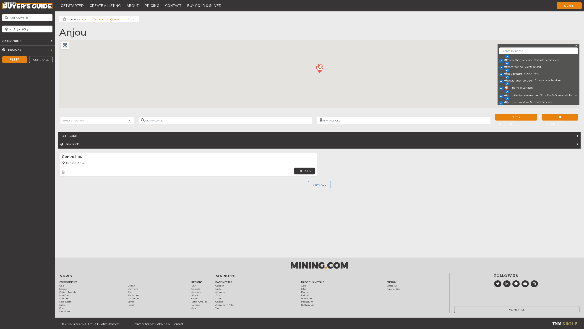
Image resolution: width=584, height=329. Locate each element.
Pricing (151, 6)
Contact (173, 6)
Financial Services (521, 87)
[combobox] (97, 120)
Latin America (199, 301)
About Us (163, 324)
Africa (194, 295)
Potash (132, 304)
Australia (196, 292)
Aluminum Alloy (224, 304)
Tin (217, 308)
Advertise (517, 309)
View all (319, 184)
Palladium (134, 298)
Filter (14, 59)
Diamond (133, 288)
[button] (319, 68)
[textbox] (75, 120)
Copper (63, 288)
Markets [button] (225, 275)
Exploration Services (547, 80)
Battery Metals (67, 292)
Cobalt (131, 285)
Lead (218, 298)
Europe (195, 304)
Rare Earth (65, 301)
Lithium (64, 298)
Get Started (72, 6)
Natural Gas (393, 288)
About (132, 6)
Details (304, 171)
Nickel (62, 304)
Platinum (133, 295)
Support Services (541, 102)
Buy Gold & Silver (204, 6)
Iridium (305, 295)
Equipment (531, 73)
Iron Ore (64, 295)
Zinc (130, 292)
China (194, 298)
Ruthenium (308, 304)
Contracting (533, 66)
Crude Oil (392, 285)
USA (193, 285)
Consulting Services (546, 60)
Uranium (64, 311)
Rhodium (306, 298)
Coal (61, 308)
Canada (98, 19)
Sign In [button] (569, 5)
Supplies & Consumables (556, 95)
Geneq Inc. (72, 157)
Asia (193, 308)
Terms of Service (143, 324)
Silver (131, 301)
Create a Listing (105, 6)
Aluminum (221, 292)
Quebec (115, 19)
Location (80, 19)
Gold (62, 285)
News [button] (65, 275)
